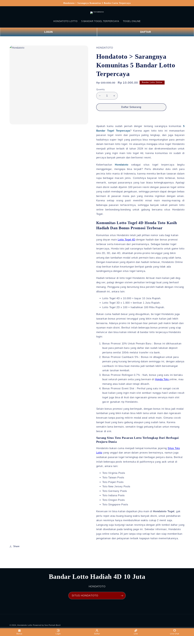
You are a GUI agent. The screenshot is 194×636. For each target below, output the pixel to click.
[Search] (13, 12)
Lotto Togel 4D (126, 239)
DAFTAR (145, 31)
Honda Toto (162, 379)
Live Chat (174, 634)
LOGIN (48, 31)
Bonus (19, 634)
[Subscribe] (122, 595)
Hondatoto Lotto (24, 625)
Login (58, 634)
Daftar (97, 634)
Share (16, 546)
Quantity (100, 89)
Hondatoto (121, 164)
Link (136, 634)
